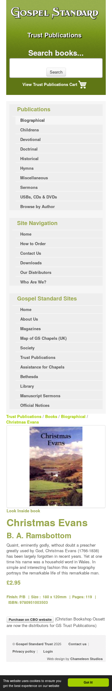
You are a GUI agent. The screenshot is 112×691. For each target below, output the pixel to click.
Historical (29, 158)
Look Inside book (23, 511)
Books (51, 416)
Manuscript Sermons (40, 396)
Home (25, 234)
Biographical (32, 120)
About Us (29, 319)
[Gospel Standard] (56, 22)
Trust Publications (37, 357)
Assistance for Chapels (42, 367)
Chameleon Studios (86, 658)
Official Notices (34, 405)
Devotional (30, 139)
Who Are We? (33, 282)
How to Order (33, 243)
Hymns (27, 168)
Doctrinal (29, 149)
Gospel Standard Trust (34, 644)
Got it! (88, 682)
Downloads (31, 263)
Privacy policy (23, 651)
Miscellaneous (34, 178)
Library (27, 386)
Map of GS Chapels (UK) (43, 338)
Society (27, 348)
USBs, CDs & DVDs (38, 197)
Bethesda (29, 376)
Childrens (29, 130)
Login (48, 651)
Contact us (77, 644)
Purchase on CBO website (30, 619)
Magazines (30, 328)
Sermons (29, 187)
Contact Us (30, 253)
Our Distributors (35, 272)
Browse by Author (37, 206)
